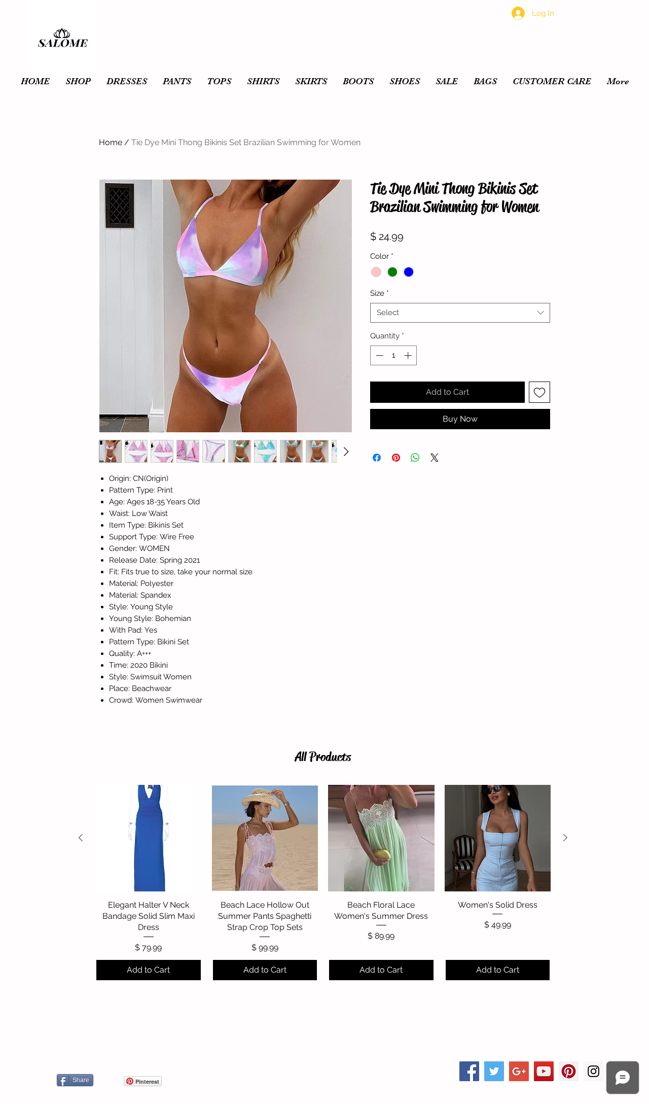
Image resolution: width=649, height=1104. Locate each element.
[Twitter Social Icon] (494, 1071)
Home (110, 142)
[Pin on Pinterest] (396, 458)
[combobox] (460, 313)
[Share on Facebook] (377, 458)
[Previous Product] (81, 838)
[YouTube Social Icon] (544, 1071)
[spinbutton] (393, 355)
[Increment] (409, 355)
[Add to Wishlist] (539, 392)
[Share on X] (434, 458)
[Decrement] (378, 355)
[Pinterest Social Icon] (569, 1071)
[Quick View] (148, 838)
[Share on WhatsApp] (415, 458)
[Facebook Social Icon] (469, 1071)
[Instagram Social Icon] (593, 1071)
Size (379, 293)
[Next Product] (565, 838)
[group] (323, 883)
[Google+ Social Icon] (519, 1071)
